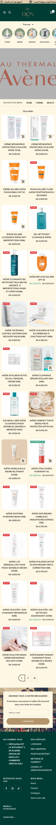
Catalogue (35, 793)
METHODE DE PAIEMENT (37, 760)
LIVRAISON (36, 744)
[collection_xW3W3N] (32, 33)
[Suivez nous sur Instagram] (12, 788)
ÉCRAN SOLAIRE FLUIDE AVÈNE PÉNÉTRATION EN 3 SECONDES (41, 192)
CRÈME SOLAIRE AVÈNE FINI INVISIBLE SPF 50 (14, 190)
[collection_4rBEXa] (7, 33)
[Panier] (51, 12)
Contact (34, 788)
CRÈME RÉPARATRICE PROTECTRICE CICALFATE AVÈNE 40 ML (14, 147)
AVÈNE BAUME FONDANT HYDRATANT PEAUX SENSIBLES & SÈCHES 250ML (41, 659)
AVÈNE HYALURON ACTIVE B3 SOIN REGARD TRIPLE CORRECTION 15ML (41, 565)
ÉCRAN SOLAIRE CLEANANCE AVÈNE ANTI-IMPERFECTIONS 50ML (14, 237)
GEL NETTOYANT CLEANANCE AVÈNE (41, 235)
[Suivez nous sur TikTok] (18, 788)
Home (33, 783)
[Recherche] (9, 12)
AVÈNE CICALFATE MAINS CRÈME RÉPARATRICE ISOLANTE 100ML (14, 658)
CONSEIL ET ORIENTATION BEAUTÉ (41, 768)
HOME (29, 103)
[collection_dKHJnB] (20, 33)
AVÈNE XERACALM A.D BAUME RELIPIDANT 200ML (14, 471)
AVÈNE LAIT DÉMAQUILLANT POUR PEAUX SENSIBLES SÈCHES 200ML (14, 566)
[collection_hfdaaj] (45, 33)
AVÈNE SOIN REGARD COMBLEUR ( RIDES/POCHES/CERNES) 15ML (41, 518)
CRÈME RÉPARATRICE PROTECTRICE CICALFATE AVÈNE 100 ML (41, 147)
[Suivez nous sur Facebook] (6, 788)
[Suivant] (34, 678)
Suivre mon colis (38, 798)
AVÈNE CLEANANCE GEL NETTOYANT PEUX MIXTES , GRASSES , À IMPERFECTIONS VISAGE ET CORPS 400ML (14, 285)
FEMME (39, 103)
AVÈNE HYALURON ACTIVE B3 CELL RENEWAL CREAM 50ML (14, 378)
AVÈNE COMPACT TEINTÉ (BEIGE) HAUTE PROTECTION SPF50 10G (42, 423)
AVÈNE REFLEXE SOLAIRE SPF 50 (41, 278)
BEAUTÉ (51, 103)
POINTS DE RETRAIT (40, 754)
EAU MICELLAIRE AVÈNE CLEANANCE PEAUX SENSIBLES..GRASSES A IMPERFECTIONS (14, 425)
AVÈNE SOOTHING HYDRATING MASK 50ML (14, 515)
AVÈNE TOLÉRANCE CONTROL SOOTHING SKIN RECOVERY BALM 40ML (14, 333)
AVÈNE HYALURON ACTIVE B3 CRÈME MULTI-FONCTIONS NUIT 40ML (41, 333)
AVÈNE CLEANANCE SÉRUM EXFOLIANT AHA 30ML (41, 378)
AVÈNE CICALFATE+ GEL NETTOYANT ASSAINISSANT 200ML (41, 613)
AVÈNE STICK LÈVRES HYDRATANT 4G (41, 470)
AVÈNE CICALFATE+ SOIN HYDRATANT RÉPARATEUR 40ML (14, 613)
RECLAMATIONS (38, 749)
